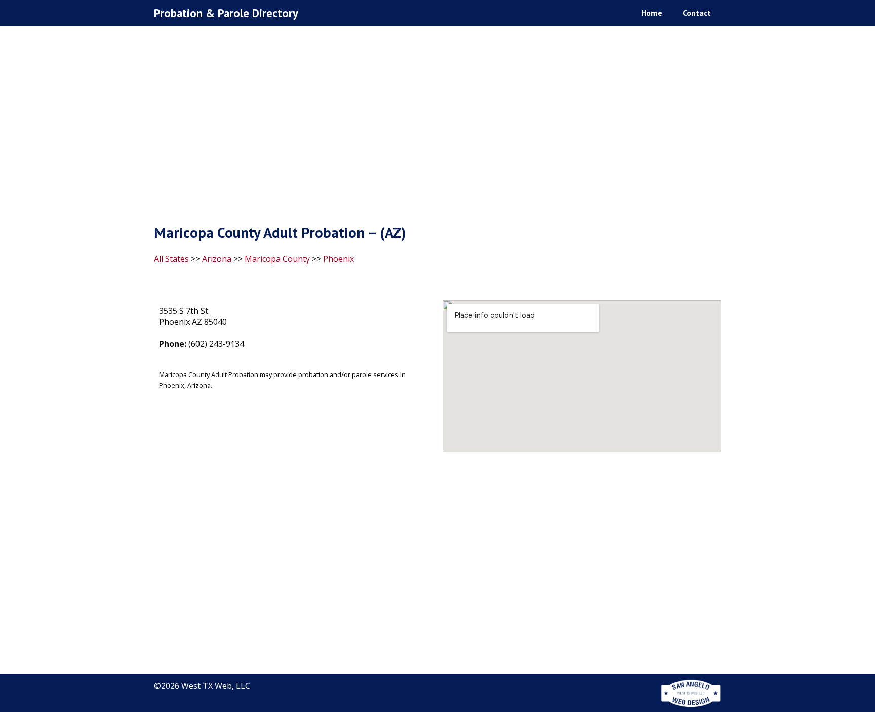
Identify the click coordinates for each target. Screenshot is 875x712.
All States (171, 259)
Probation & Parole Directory (226, 13)
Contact (697, 13)
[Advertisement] (437, 127)
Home (651, 13)
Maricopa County (277, 259)
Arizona (216, 259)
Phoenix (338, 259)
